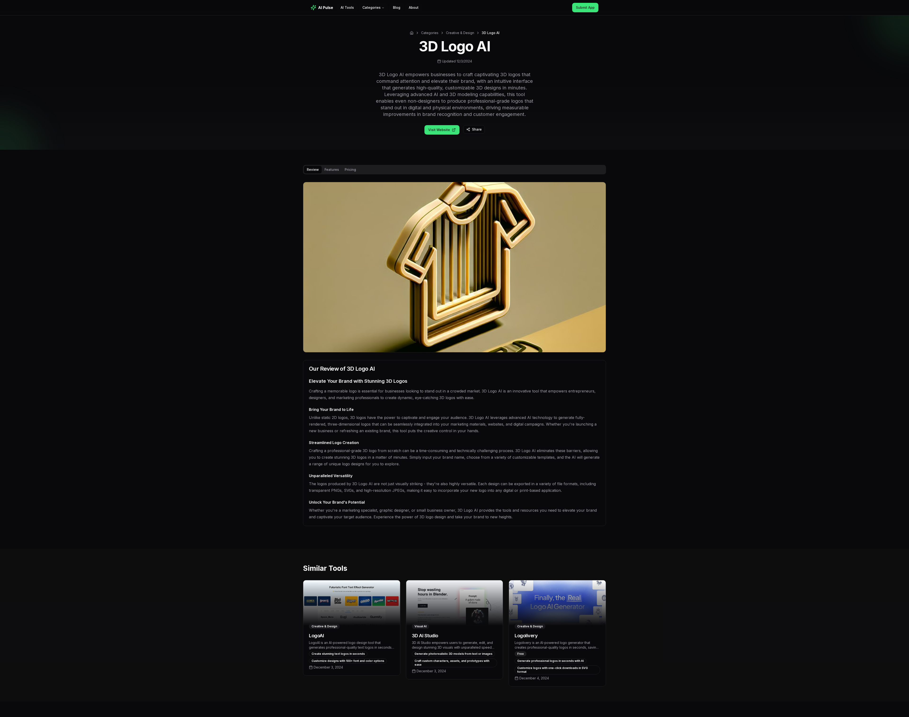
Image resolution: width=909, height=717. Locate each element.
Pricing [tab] (350, 169)
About (414, 7)
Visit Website (439, 130)
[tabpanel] (454, 358)
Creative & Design (460, 33)
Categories (371, 7)
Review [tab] (313, 169)
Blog (396, 7)
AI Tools (347, 7)
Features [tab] (332, 169)
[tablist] (454, 169)
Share (477, 129)
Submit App (585, 7)
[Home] (412, 33)
